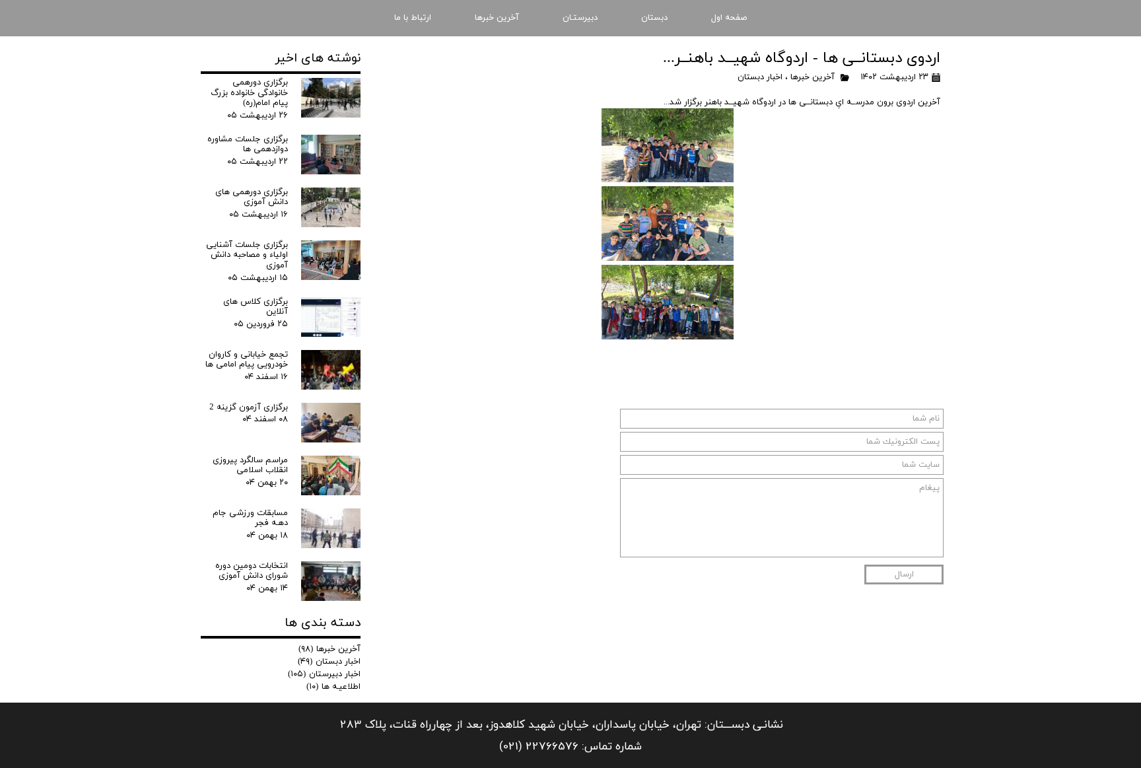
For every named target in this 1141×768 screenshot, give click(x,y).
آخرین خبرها (497, 18)
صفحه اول (729, 18)
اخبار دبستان (760, 77)
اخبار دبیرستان (324, 674)
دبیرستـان (580, 18)
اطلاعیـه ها (333, 687)
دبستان (654, 18)
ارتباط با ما (412, 18)
